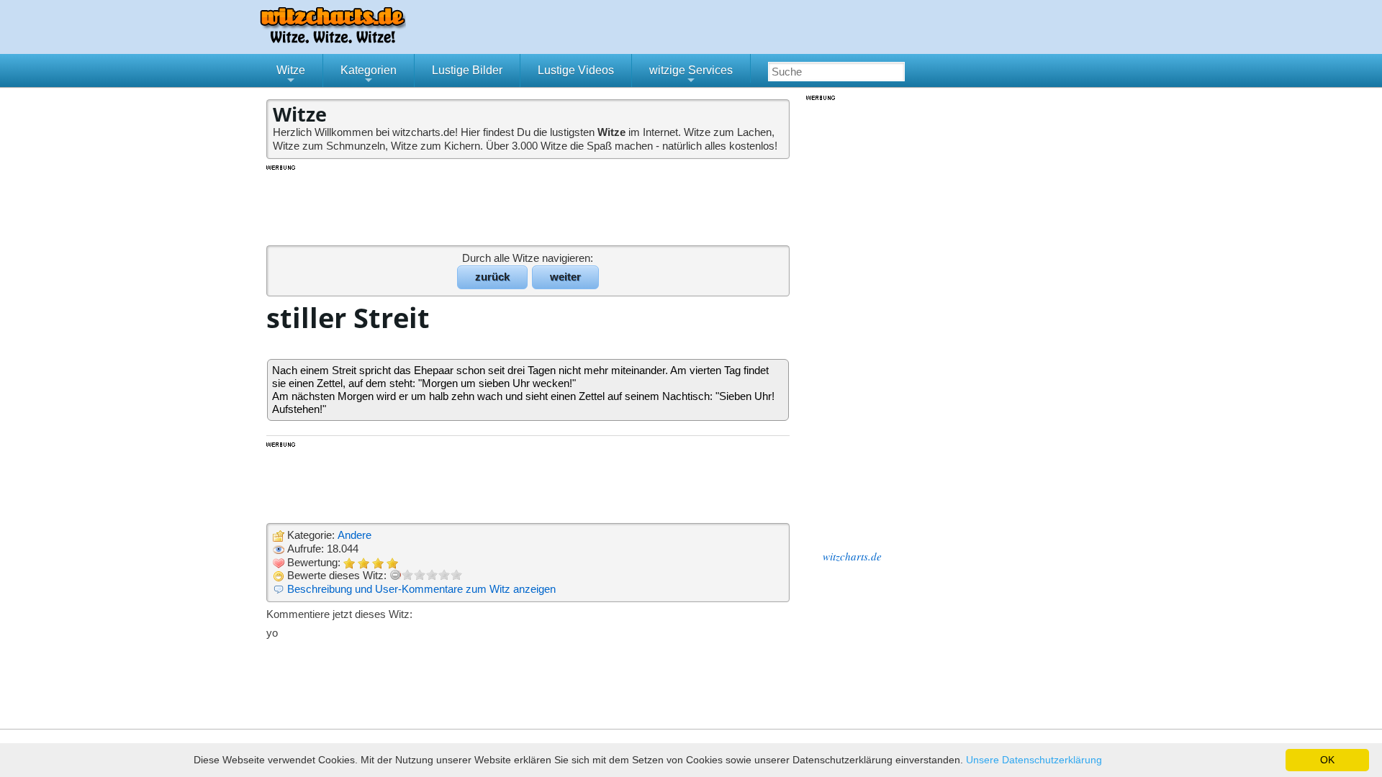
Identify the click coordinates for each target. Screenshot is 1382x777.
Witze (290, 75)
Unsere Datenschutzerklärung (1034, 759)
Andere (354, 535)
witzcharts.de (852, 556)
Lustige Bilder (467, 70)
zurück (492, 277)
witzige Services (691, 75)
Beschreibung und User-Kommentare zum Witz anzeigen (421, 589)
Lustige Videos (576, 70)
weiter (565, 277)
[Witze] (332, 39)
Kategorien (368, 75)
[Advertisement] (529, 204)
